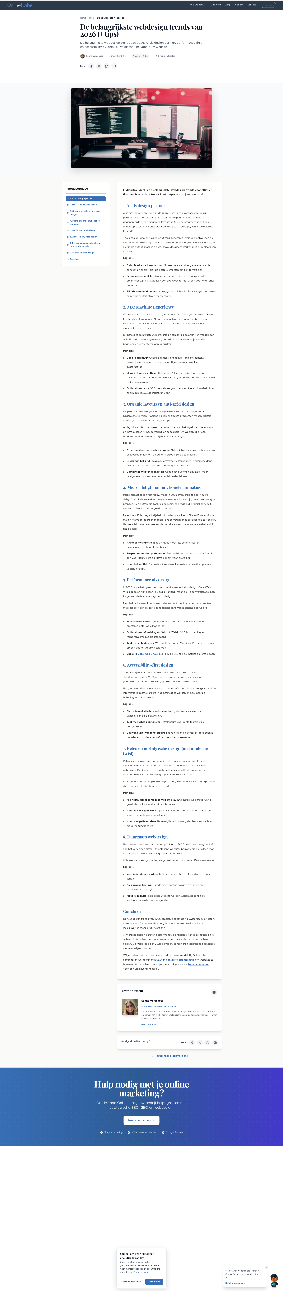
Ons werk (216, 5)
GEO (153, 388)
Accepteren (154, 1282)
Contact (251, 5)
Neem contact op (198, 964)
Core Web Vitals (148, 654)
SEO (159, 960)
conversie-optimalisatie (180, 960)
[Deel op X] (99, 66)
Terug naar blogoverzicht (169, 1056)
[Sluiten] (266, 1267)
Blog (227, 5)
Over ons (238, 5)
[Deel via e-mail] (114, 66)
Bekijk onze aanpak (235, 1283)
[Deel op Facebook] (91, 66)
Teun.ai (269, 4)
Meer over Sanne (151, 1025)
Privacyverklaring (142, 1272)
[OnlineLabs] (19, 5)
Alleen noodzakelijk (131, 1282)
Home (83, 18)
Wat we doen (197, 5)
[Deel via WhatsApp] (107, 66)
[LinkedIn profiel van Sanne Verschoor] (214, 992)
